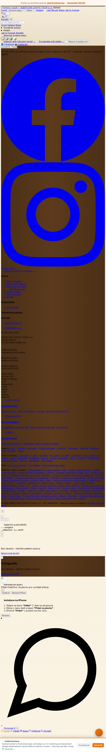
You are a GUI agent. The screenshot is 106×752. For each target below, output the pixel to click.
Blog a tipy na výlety (16, 286)
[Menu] (11, 19)
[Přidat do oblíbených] (2, 519)
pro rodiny (54, 455)
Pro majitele (34, 465)
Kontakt (5, 19)
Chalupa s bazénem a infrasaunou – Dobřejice (37, 477)
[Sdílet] (7, 519)
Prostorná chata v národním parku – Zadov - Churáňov (50, 496)
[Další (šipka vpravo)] (2, 535)
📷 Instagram (21, 44)
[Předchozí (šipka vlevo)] (2, 532)
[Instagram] (53, 265)
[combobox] (13, 22)
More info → (10, 749)
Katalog (39, 10)
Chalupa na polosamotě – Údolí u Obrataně (83, 477)
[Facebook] (53, 161)
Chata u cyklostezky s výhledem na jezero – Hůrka (46, 493)
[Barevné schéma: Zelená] (10, 38)
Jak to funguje (72, 10)
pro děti (65, 455)
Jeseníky (84, 448)
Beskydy (94, 448)
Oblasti (6, 30)
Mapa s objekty (13, 291)
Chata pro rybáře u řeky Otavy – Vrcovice (47, 490)
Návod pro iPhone (18, 593)
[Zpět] (2, 557)
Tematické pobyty (12, 27)
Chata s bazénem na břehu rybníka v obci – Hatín (26, 480)
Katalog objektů (13, 281)
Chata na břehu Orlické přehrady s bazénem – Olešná (27, 472)
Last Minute (52, 10)
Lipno (13, 448)
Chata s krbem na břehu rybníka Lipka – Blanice (55, 485)
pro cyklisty (89, 455)
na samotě (34, 458)
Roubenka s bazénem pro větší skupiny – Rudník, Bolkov (43, 483)
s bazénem (23, 455)
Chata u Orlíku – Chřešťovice (76, 488)
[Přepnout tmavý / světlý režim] (8, 13)
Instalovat (5, 593)
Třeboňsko (72, 448)
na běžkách (93, 458)
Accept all (98, 745)
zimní (72, 458)
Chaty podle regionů (16, 284)
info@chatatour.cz (13, 328)
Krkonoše (32, 448)
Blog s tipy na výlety (17, 465)
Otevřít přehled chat (56, 3)
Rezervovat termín (10, 553)
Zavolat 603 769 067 (76, 3)
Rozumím (5, 616)
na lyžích (81, 458)
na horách (22, 458)
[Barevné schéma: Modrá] (6, 38)
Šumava (21, 448)
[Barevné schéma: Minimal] (14, 38)
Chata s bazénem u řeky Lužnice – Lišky (47, 470)
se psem (43, 455)
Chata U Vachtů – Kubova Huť (45, 488)
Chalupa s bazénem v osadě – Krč (72, 472)
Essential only (84, 745)
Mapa (61, 10)
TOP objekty (47, 460)
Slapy (21, 451)
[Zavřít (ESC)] (2, 516)
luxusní (44, 458)
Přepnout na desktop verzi (78, 42)
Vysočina (61, 448)
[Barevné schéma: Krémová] (2, 38)
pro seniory (76, 455)
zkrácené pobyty (9, 460)
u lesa (12, 458)
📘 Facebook (7, 44)
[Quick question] (99, 732)
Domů (4, 10)
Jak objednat (12, 307)
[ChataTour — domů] (27, 7)
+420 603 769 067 (13, 323)
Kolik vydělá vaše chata (53, 465)
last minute (34, 460)
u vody (34, 455)
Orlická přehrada (46, 448)
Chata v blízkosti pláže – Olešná (84, 470)
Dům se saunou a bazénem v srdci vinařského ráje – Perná (55, 498)
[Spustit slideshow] (5, 519)
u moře (53, 458)
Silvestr (23, 460)
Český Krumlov (8, 451)
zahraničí (63, 458)
